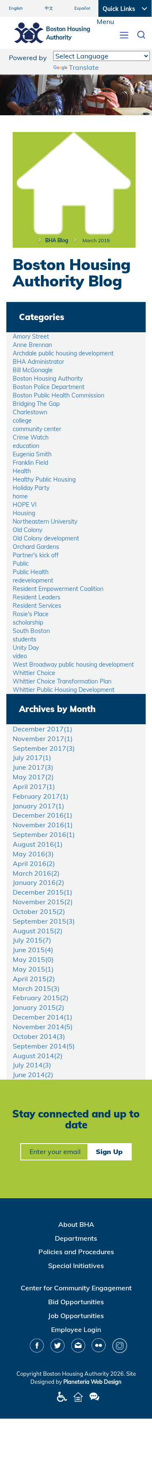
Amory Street (31, 336)
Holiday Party (31, 488)
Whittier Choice (34, 673)
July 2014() (32, 1065)
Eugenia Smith (32, 454)
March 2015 (96, 240)
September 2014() (44, 1046)
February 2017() (40, 796)
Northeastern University (45, 521)
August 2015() (37, 931)
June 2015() (33, 949)
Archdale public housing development (63, 353)
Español (82, 8)
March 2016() (36, 873)
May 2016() (33, 854)
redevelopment (33, 580)
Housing (24, 513)
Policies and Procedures (76, 1251)
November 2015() (43, 902)
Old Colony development (46, 538)
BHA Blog (56, 240)
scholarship (28, 622)
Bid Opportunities (76, 1301)
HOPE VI (25, 504)
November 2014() (43, 1026)
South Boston (31, 631)
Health (22, 471)
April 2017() (34, 786)
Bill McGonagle (33, 370)
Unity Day (26, 647)
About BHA (76, 1224)
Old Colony (27, 530)
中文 (49, 8)
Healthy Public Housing (44, 479)
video (20, 656)
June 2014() (33, 1074)
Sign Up (109, 1151)
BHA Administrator (38, 361)
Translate (84, 67)
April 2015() (34, 978)
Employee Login (76, 1329)
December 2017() (42, 729)
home (20, 496)
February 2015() (40, 997)
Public (21, 563)
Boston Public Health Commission (58, 395)
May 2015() (33, 959)
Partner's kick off (36, 555)
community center (37, 429)
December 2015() (42, 892)
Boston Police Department (48, 387)
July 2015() (32, 940)
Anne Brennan (32, 345)
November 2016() (43, 825)
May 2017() (33, 777)
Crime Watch (31, 437)
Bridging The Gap (36, 404)
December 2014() (42, 1017)
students (24, 639)
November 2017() (43, 738)
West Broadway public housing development (73, 664)
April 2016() (34, 863)
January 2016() (38, 882)
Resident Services (37, 605)
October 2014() (39, 1036)
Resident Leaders (36, 597)
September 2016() (44, 834)
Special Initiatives (76, 1265)
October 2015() (39, 911)
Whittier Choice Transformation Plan (62, 681)
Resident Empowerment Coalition (58, 589)
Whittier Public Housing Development (63, 690)
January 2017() (38, 806)
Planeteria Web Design (92, 1381)
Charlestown (30, 412)
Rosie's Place (31, 614)
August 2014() (37, 1055)
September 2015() (44, 921)
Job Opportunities (76, 1315)
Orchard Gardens (36, 547)
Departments (76, 1238)
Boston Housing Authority (48, 378)
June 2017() (33, 767)
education (26, 446)
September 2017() (44, 748)
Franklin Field (30, 462)
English (16, 8)
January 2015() (38, 1007)
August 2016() (37, 844)
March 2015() (36, 988)
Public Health (31, 572)
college (22, 420)
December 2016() (42, 815)
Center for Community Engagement (76, 1288)
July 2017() (32, 757)
